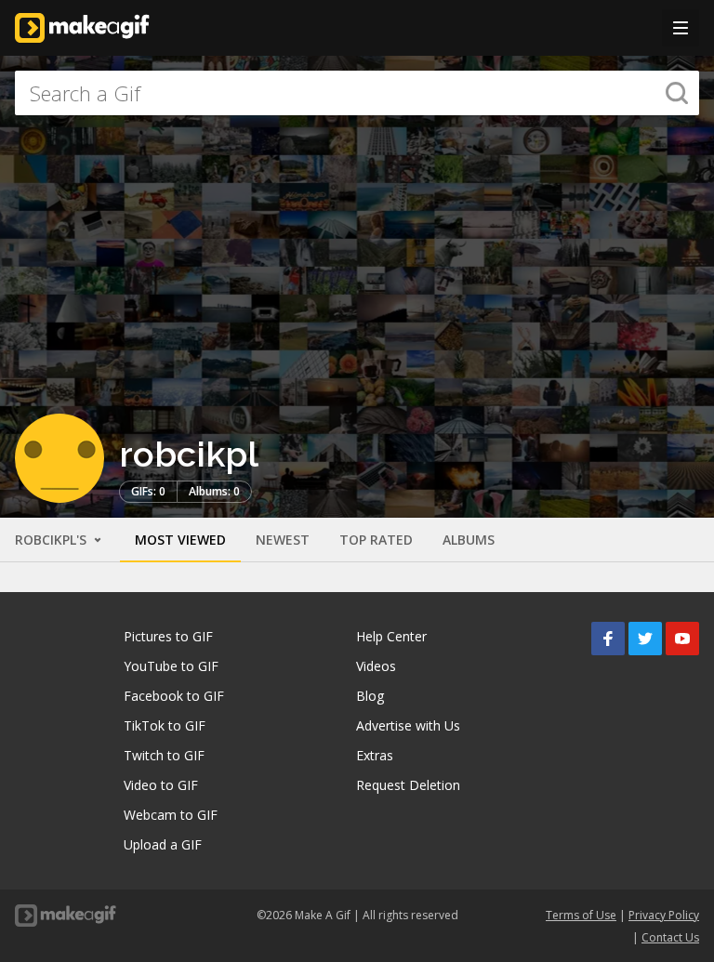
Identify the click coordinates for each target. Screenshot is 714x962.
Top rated (376, 539)
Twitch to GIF (164, 755)
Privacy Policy (663, 915)
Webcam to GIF (171, 815)
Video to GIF (161, 785)
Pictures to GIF (168, 636)
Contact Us (670, 937)
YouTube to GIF (171, 666)
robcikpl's (52, 539)
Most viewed (180, 539)
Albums (469, 539)
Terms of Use (581, 915)
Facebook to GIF (174, 696)
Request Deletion (408, 785)
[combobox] (357, 93)
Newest (283, 539)
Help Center (391, 636)
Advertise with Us (408, 725)
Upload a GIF (163, 844)
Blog (370, 696)
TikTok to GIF (164, 725)
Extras (374, 755)
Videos (376, 666)
